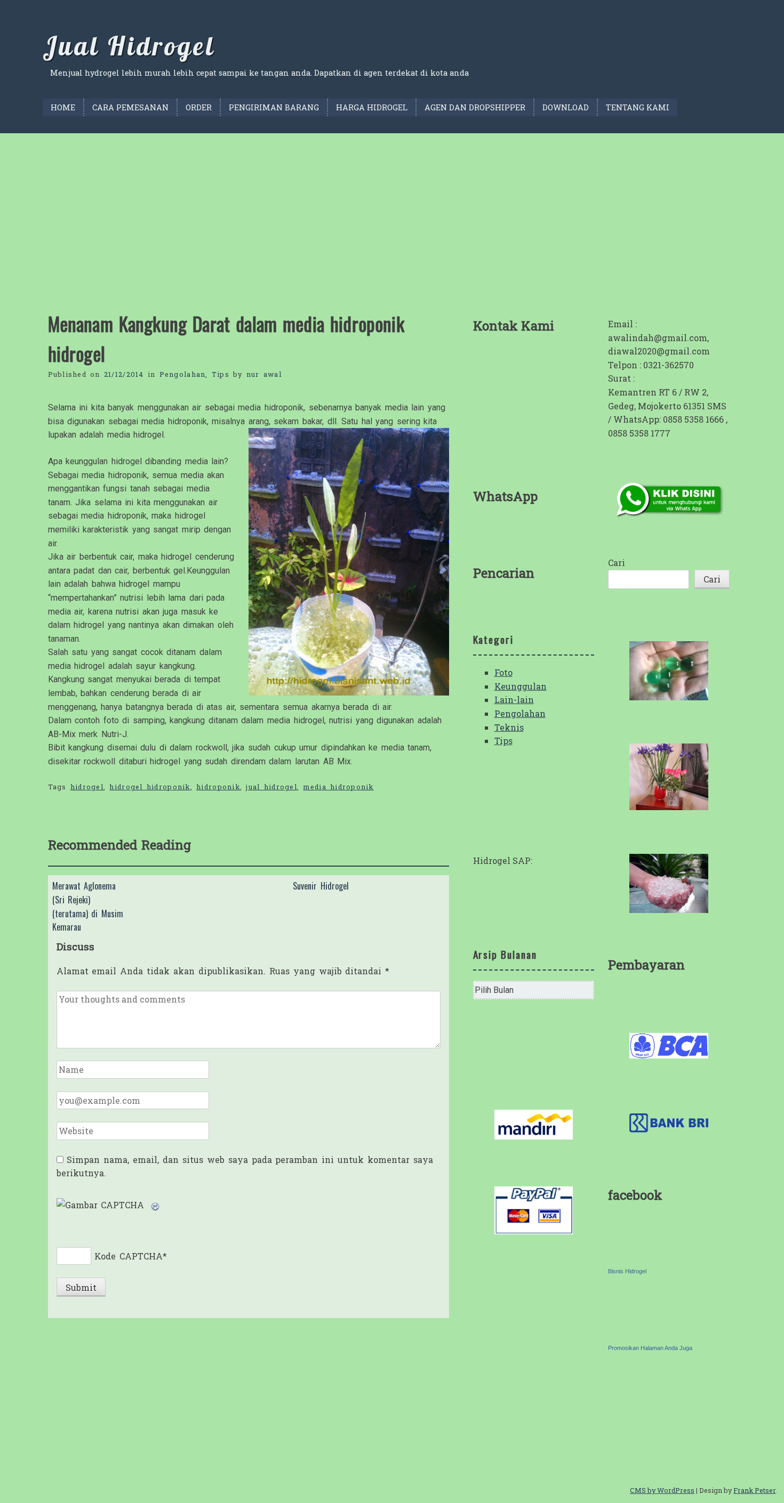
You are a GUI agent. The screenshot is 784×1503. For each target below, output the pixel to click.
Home (63, 107)
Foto (503, 672)
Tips (220, 374)
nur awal (264, 374)
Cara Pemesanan (130, 107)
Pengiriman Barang (274, 107)
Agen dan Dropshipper (475, 107)
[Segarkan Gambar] (156, 1204)
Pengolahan (182, 374)
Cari (616, 562)
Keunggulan (520, 686)
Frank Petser (754, 1490)
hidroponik (218, 786)
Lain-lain (514, 699)
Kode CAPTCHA (128, 1256)
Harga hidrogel (371, 107)
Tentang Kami (637, 107)
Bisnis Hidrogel (627, 1271)
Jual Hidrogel (129, 46)
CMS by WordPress (662, 1490)
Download (565, 107)
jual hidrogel (271, 786)
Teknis (509, 727)
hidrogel (86, 786)
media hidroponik (338, 786)
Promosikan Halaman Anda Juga (650, 1348)
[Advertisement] (392, 213)
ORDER (199, 107)
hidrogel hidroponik (149, 786)
